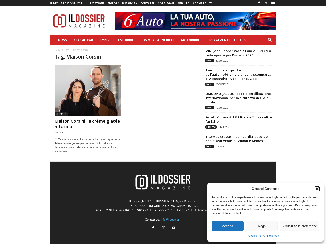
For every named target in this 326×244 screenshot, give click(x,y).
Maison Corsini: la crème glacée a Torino (87, 123)
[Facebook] (259, 3)
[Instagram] (266, 3)
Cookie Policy (256, 235)
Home (58, 49)
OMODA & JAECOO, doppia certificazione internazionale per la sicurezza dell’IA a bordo (238, 97)
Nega (262, 226)
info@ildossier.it (171, 219)
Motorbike (190, 40)
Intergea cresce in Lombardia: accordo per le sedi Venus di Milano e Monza (236, 138)
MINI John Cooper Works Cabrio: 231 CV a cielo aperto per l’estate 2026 (238, 53)
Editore (113, 3)
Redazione (97, 3)
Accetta (227, 226)
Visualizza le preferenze (299, 226)
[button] (317, 189)
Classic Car (83, 40)
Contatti (147, 3)
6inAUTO (183, 3)
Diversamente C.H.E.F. (224, 40)
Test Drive (125, 40)
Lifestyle (211, 126)
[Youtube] (273, 3)
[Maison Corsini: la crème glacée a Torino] (88, 90)
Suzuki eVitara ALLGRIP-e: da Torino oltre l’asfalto (238, 119)
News (62, 40)
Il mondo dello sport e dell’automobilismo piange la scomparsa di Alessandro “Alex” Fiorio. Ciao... (238, 74)
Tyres (104, 40)
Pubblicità (129, 3)
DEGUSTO (61, 114)
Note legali (273, 235)
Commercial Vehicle (157, 40)
